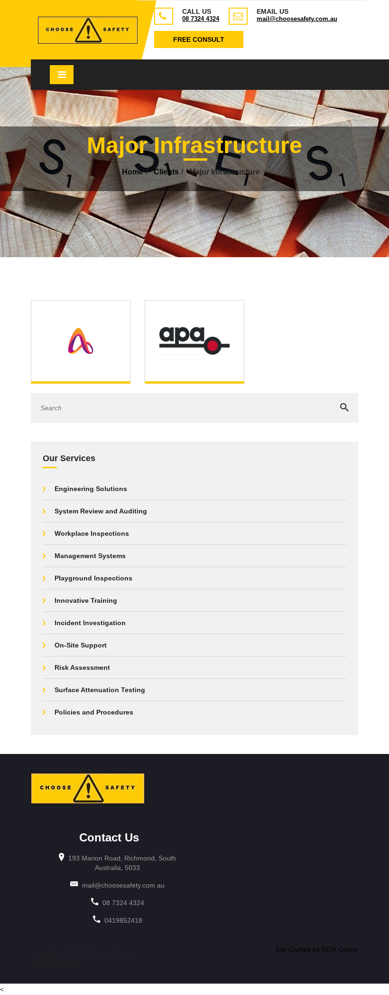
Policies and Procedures (94, 712)
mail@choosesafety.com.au (297, 18)
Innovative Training (86, 600)
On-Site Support (81, 645)
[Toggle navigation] (62, 74)
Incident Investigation (90, 623)
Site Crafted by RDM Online (316, 949)
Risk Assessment (82, 667)
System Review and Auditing (101, 511)
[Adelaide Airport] (81, 340)
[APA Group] (194, 340)
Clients (166, 172)
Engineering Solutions (91, 489)
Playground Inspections (93, 578)
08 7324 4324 (200, 18)
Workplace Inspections (92, 533)
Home (132, 172)
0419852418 (123, 920)
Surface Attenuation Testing (100, 690)
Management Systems (90, 556)
